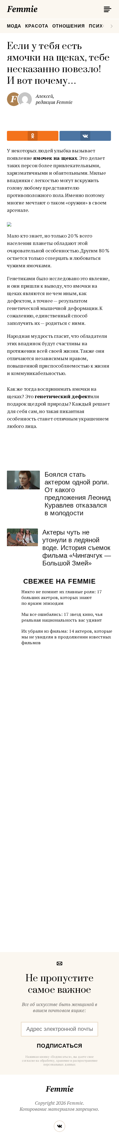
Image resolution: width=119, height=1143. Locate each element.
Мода (14, 26)
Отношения (68, 26)
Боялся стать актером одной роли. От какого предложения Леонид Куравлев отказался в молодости (78, 494)
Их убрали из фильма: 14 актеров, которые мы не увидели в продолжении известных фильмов (66, 637)
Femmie (38, 8)
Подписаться (59, 1046)
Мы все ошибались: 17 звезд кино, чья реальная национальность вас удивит (62, 617)
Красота (36, 26)
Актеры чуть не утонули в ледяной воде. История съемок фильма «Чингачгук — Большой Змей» (76, 548)
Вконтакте (59, 1126)
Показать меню (106, 9)
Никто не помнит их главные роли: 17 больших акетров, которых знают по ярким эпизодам (61, 597)
